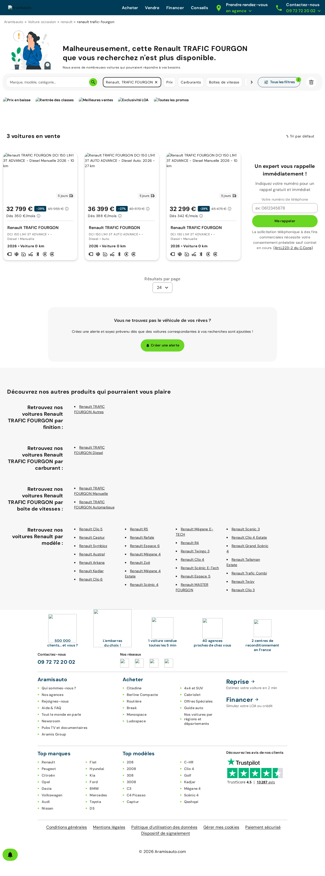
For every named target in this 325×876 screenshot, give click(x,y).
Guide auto (193, 708)
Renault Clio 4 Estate (249, 537)
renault (67, 22)
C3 (129, 788)
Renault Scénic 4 (144, 584)
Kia (92, 775)
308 (130, 775)
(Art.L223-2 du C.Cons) (293, 248)
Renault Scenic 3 (246, 529)
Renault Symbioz (93, 546)
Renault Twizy (243, 581)
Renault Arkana (92, 562)
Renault (48, 762)
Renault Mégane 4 (145, 554)
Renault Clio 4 (192, 559)
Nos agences (52, 694)
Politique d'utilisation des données (164, 827)
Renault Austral (92, 554)
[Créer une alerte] (10, 855)
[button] (156, 82)
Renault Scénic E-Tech (200, 568)
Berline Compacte (142, 694)
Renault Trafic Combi (249, 573)
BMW (94, 788)
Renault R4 (190, 542)
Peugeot (49, 768)
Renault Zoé (140, 562)
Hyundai (97, 768)
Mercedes (98, 795)
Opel (46, 782)
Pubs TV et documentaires (64, 727)
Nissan (47, 808)
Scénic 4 (191, 795)
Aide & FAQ (51, 708)
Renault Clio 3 (243, 590)
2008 (131, 768)
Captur (133, 801)
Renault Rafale (142, 537)
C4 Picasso (136, 795)
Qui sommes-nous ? (59, 688)
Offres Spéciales (198, 701)
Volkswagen (52, 795)
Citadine (134, 688)
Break (132, 708)
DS (92, 808)
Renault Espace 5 (195, 576)
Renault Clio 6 (91, 579)
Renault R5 (139, 529)
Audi (46, 801)
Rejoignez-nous (55, 701)
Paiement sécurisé (263, 827)
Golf (187, 775)
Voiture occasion (42, 22)
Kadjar (190, 782)
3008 (131, 782)
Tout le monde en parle (61, 714)
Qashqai (191, 801)
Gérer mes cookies (221, 827)
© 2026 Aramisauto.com (162, 851)
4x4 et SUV (193, 688)
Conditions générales (66, 827)
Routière (134, 701)
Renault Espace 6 (145, 546)
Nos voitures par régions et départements (198, 719)
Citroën (48, 775)
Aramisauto (13, 22)
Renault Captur (92, 537)
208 (130, 762)
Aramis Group (54, 734)
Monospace (137, 714)
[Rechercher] (93, 82)
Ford (94, 782)
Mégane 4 (192, 788)
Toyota (95, 801)
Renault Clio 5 (91, 529)
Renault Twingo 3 (195, 551)
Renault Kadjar (91, 571)
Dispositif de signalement (165, 833)
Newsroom (51, 721)
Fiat (93, 762)
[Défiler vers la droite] (252, 82)
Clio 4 (189, 768)
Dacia (47, 788)
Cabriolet (192, 694)
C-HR (189, 762)
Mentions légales (109, 827)
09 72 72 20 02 (56, 662)
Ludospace (136, 721)
